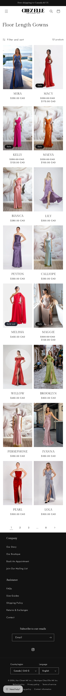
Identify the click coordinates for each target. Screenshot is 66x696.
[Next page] (54, 527)
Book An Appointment (17, 561)
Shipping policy (24, 689)
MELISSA (17, 332)
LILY (48, 216)
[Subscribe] (50, 637)
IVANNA (48, 451)
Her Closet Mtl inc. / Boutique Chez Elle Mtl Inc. (37, 680)
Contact (10, 617)
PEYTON (17, 274)
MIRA (17, 93)
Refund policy (19, 684)
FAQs (9, 588)
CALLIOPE (48, 274)
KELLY (17, 154)
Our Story (11, 546)
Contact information (42, 689)
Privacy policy (33, 684)
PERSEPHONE (18, 451)
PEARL (17, 509)
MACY (48, 93)
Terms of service (49, 684)
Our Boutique (13, 554)
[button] (6, 11)
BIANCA (18, 216)
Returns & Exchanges (17, 610)
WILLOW (18, 393)
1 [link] (11, 527)
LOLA (48, 509)
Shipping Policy (14, 602)
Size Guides (12, 595)
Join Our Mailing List (17, 568)
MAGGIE (48, 332)
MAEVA (48, 154)
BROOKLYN (48, 393)
